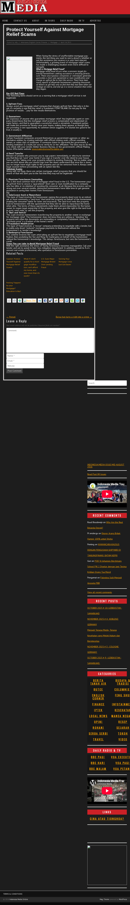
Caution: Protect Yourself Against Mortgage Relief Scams (13, 263)
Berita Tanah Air (98, 682)
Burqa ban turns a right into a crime (74, 316)
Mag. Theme (104, 899)
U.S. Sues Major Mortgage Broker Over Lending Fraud (48, 263)
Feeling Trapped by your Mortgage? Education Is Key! (13, 286)
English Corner (35, 42)
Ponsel (11, 316)
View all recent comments (99, 592)
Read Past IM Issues (96, 474)
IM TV (81, 20)
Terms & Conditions (12, 894)
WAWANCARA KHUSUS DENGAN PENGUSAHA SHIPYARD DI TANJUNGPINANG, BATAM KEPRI (104, 550)
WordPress (123, 899)
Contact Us (20, 20)
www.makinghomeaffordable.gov (47, 149)
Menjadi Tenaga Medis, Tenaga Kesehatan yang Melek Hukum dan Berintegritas (103, 636)
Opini (98, 722)
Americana (25, 42)
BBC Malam (98, 769)
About (35, 20)
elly (16, 42)
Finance (44, 42)
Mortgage (54, 42)
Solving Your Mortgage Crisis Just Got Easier (65, 262)
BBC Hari (98, 763)
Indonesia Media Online (19, 899)
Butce (98, 689)
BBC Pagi (98, 757)
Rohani (98, 728)
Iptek (98, 710)
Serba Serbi (98, 733)
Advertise (95, 20)
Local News (98, 716)
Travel (98, 739)
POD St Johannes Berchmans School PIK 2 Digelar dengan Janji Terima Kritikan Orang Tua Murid (107, 566)
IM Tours (50, 20)
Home (5, 20)
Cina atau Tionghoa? (107, 819)
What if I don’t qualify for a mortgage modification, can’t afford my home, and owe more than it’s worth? (32, 267)
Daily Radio (66, 20)
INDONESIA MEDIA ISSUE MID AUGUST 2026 (105, 465)
